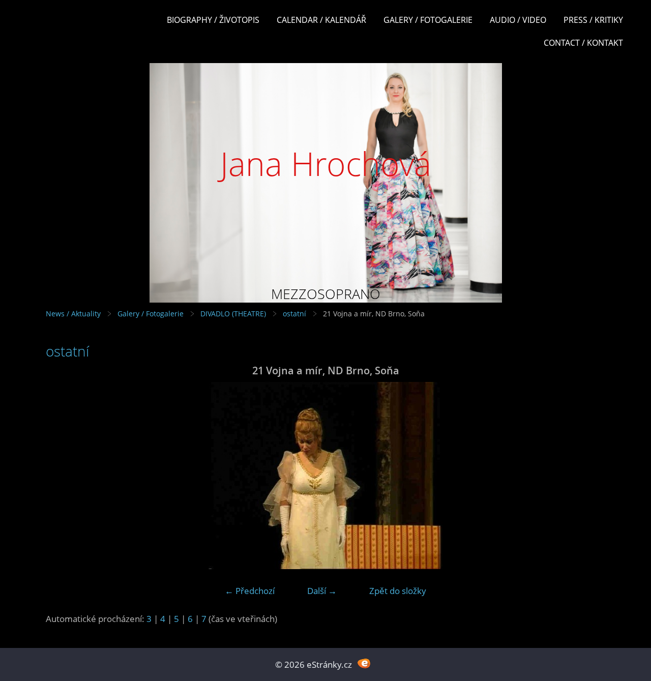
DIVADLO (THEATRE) (233, 313)
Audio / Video (518, 19)
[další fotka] (588, 475)
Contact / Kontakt (583, 42)
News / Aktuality (73, 313)
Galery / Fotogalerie (427, 19)
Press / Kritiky (593, 19)
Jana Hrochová (325, 163)
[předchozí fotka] (62, 475)
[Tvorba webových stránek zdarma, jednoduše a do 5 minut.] (364, 663)
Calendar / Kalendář (321, 19)
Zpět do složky (397, 591)
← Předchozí (250, 591)
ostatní (294, 313)
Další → (322, 591)
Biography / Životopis (213, 19)
